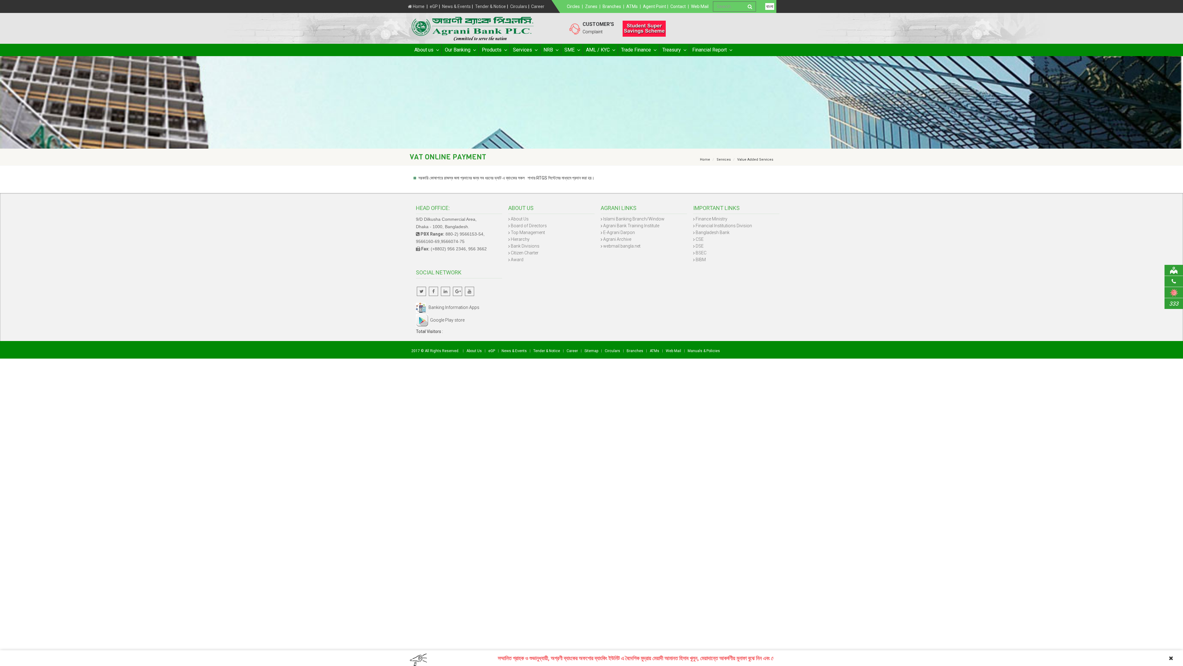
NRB (548, 50)
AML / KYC (598, 50)
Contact (678, 6)
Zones (591, 6)
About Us (520, 218)
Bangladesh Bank (713, 232)
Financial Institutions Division (724, 225)
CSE (700, 239)
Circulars (518, 6)
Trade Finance (636, 50)
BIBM (701, 259)
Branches (612, 6)
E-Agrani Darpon (619, 232)
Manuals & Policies (704, 351)
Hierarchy (520, 239)
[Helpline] (1174, 281)
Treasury (671, 50)
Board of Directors (529, 225)
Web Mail (700, 6)
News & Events (456, 6)
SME (569, 50)
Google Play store (446, 320)
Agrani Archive (617, 239)
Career (537, 6)
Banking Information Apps (452, 307)
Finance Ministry (711, 218)
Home (418, 6)
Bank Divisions (525, 246)
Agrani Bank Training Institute (631, 225)
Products (492, 50)
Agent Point (654, 6)
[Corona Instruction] (1174, 292)
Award (517, 259)
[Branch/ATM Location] (1174, 270)
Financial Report (709, 50)
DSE (700, 246)
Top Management (528, 232)
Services (522, 50)
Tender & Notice (490, 6)
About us (423, 50)
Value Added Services (755, 160)
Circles (573, 6)
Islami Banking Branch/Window (634, 218)
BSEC (701, 252)
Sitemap (591, 351)
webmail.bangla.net (621, 246)
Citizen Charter (525, 252)
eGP (434, 6)
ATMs (632, 6)
